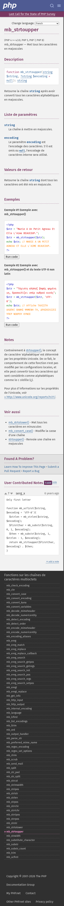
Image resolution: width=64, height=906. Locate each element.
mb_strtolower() (19, 422)
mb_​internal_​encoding (19, 708)
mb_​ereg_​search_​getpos (20, 661)
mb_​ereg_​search (15, 657)
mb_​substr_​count (16, 848)
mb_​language (14, 712)
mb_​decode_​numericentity (21, 615)
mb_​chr (10, 589)
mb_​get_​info (13, 695)
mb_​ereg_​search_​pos (18, 674)
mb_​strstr (11, 823)
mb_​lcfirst (12, 717)
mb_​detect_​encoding (18, 619)
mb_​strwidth (13, 835)
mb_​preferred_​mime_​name (21, 742)
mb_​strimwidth (14, 784)
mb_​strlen (12, 797)
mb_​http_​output (15, 704)
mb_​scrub (11, 759)
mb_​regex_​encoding (17, 746)
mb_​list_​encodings (17, 721)
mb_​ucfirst (12, 857)
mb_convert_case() (21, 431)
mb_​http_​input (14, 700)
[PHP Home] (10, 5)
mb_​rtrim (11, 755)
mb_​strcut (12, 780)
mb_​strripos (13, 814)
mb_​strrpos (12, 818)
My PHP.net (13, 893)
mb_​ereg (11, 640)
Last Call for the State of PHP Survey (32, 14)
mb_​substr (12, 844)
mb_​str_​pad (13, 772)
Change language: (23, 23)
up (6, 493)
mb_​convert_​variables (18, 606)
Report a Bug (31, 471)
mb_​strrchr (12, 806)
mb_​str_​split (13, 776)
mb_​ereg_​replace (16, 649)
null (9, 80)
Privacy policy (44, 901)
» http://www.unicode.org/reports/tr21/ (29, 397)
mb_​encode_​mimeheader (20, 628)
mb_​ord (10, 729)
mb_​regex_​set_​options (19, 751)
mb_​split (11, 768)
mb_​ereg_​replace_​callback (21, 653)
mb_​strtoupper (14, 831)
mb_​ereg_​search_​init (18, 670)
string (47, 72)
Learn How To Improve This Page (24, 466)
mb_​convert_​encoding (18, 598)
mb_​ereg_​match (15, 644)
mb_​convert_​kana (16, 602)
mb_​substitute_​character (20, 840)
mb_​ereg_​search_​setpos (20, 683)
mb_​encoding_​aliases (18, 636)
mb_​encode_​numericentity (21, 632)
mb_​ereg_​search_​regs (18, 678)
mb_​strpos (12, 801)
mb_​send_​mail (14, 763)
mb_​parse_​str (14, 738)
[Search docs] (51, 5)
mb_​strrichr (12, 810)
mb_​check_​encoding (17, 585)
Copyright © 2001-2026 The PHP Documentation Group (26, 880)
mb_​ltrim (11, 725)
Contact (31, 893)
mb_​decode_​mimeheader (20, 611)
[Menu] (59, 5)
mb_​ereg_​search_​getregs (20, 666)
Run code (12, 256)
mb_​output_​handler (17, 734)
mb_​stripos (12, 789)
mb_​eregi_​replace (16, 691)
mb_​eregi (11, 687)
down (11, 493)
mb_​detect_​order (16, 623)
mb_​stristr (12, 793)
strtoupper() (33, 350)
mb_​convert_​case (16, 594)
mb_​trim (11, 852)
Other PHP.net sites (18, 901)
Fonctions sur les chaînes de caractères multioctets (25, 577)
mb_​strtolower (14, 827)
